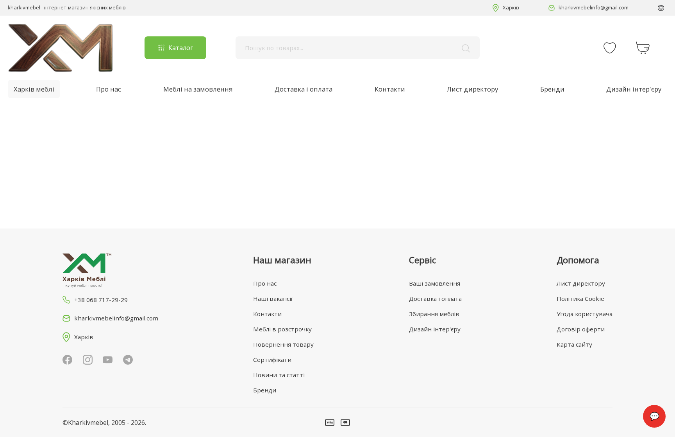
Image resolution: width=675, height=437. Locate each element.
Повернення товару (283, 344)
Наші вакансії (273, 298)
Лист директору (472, 89)
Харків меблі (34, 89)
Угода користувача (584, 314)
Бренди (552, 89)
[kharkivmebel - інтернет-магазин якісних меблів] (60, 47)
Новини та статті (279, 375)
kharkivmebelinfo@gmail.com (594, 7)
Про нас (108, 89)
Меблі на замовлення (198, 89)
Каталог (180, 47)
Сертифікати (272, 359)
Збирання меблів (434, 314)
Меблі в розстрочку (282, 329)
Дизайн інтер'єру (633, 89)
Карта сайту (574, 344)
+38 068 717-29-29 (101, 300)
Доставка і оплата (303, 89)
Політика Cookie (580, 298)
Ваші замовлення (434, 283)
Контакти (390, 89)
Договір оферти (581, 329)
